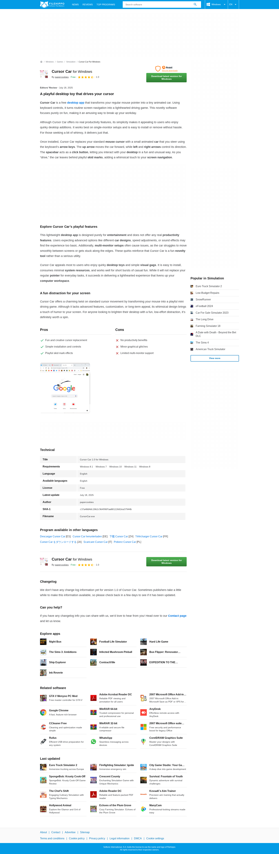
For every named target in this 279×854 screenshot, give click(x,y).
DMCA (138, 838)
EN (230, 4)
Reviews (88, 4)
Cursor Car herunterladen (87, 536)
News (75, 4)
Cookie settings (155, 838)
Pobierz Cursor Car (125, 542)
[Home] (41, 61)
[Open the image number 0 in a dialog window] (65, 388)
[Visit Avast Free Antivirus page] (166, 69)
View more (214, 358)
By (60, 77)
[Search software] (195, 4)
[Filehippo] (52, 4)
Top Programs (106, 4)
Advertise (70, 832)
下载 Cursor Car (118, 536)
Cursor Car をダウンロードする (58, 542)
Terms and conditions (52, 838)
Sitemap (85, 832)
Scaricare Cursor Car (95, 542)
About (43, 832)
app (81, 102)
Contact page (177, 615)
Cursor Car (72, 71)
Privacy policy (97, 838)
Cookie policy (77, 838)
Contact (55, 832)
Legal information (119, 838)
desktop (72, 102)
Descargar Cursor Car (52, 536)
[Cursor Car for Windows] (44, 74)
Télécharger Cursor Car (148, 536)
